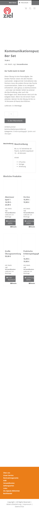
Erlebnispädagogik (20, 131)
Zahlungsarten (8, 486)
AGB (4, 480)
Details (14, 227)
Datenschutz (19, 507)
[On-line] (29, 187)
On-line (26, 197)
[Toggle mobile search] (30, 8)
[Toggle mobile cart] (26, 8)
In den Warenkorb (15, 120)
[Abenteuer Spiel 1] (10, 187)
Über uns (6, 473)
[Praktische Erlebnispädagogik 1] (29, 241)
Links (5, 488)
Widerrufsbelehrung (13, 504)
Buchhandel (7, 493)
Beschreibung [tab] (7, 144)
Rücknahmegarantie (10, 478)
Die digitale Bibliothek (11, 491)
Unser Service (8, 475)
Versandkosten (22, 64)
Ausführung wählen (11, 222)
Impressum (27, 504)
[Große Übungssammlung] (10, 241)
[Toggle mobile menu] (34, 8)
